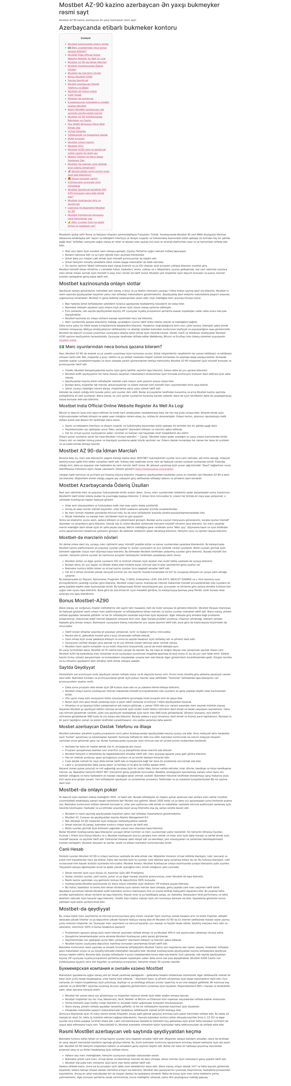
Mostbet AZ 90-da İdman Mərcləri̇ (87, 62)
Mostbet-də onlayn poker (82, 91)
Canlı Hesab (75, 94)
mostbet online (67, 340)
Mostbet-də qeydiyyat (80, 98)
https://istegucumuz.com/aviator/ (154, 468)
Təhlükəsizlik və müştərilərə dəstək (88, 134)
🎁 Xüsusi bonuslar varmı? (83, 178)
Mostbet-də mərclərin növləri (84, 73)
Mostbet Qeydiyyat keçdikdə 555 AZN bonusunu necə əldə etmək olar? (87, 193)
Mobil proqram (76, 138)
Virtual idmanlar (77, 131)
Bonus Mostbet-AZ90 (80, 76)
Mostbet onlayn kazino (81, 142)
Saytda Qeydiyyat (78, 80)
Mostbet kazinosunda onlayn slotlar (88, 43)
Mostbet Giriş (75, 145)
